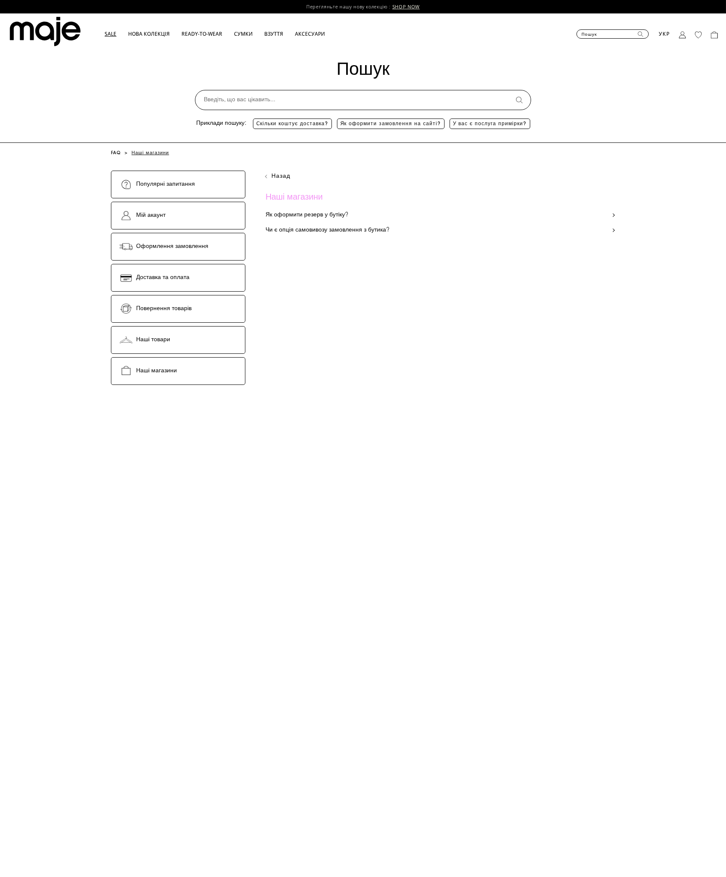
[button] (116, 34)
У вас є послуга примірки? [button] (490, 123)
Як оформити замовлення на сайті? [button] (390, 123)
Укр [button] (664, 33)
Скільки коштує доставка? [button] (292, 123)
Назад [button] (281, 176)
